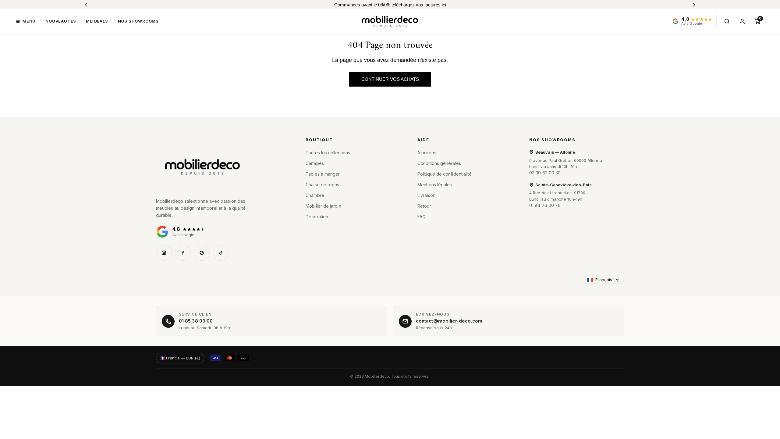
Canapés (315, 163)
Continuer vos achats (390, 79)
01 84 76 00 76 (545, 205)
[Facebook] (183, 253)
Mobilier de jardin (323, 206)
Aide (423, 139)
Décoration (317, 216)
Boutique (319, 139)
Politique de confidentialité (444, 174)
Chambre (315, 195)
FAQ (421, 216)
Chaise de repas (322, 184)
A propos (426, 152)
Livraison (426, 195)
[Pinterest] (202, 253)
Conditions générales (439, 163)
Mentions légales (434, 184)
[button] (26, 21)
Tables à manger (323, 174)
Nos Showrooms (552, 139)
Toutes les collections (328, 152)
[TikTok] (221, 253)
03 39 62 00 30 (545, 172)
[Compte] (742, 21)
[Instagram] (164, 253)
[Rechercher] (727, 21)
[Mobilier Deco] (222, 167)
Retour (424, 206)
